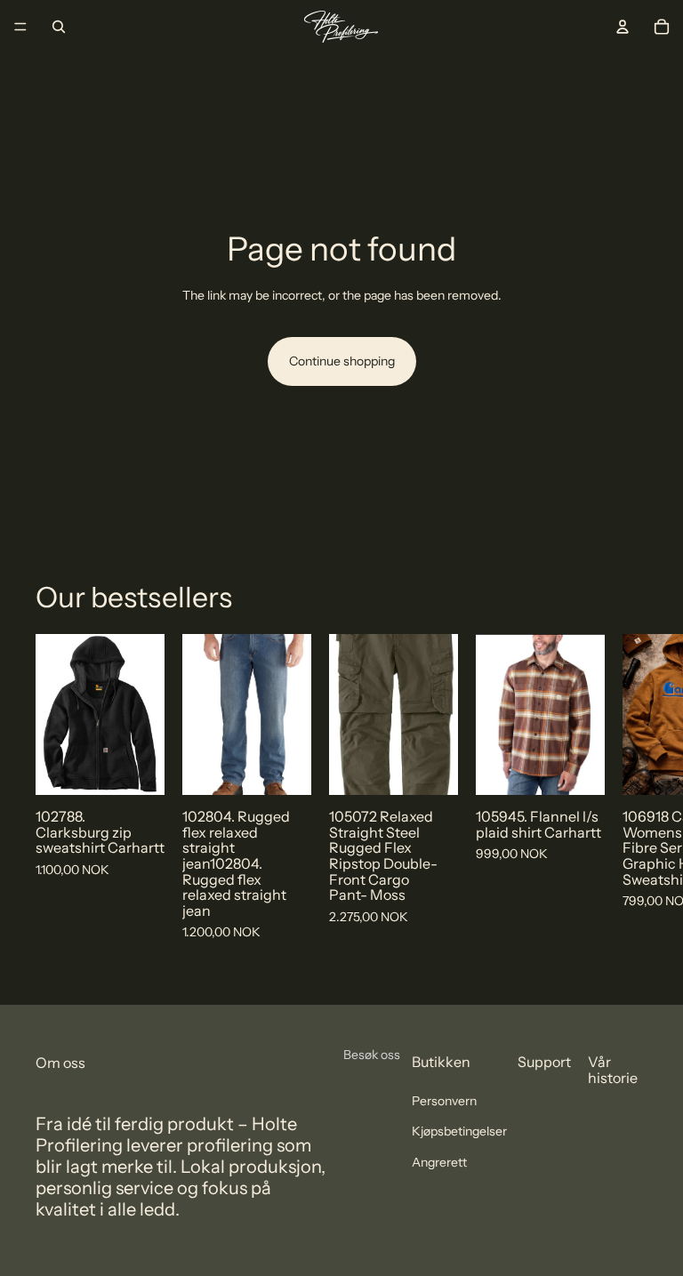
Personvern (444, 1101)
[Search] (58, 26)
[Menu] (20, 26)
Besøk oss (371, 1055)
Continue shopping (342, 361)
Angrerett (439, 1162)
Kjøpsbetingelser (459, 1131)
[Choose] (137, 768)
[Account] (622, 26)
